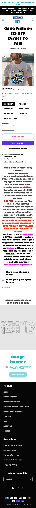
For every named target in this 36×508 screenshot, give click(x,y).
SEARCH (6, 431)
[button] (2, 19)
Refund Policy (9, 450)
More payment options (18, 148)
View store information (15, 162)
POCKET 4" (23, 104)
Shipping (5, 89)
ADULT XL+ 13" (10, 119)
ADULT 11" (22, 114)
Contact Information (12, 445)
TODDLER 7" (24, 109)
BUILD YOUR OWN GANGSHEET (16, 406)
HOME (5, 392)
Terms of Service (11, 455)
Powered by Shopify (25, 504)
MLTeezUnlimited (14, 504)
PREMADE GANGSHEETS (13, 411)
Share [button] (7, 287)
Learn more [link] (18, 375)
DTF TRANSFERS (10, 397)
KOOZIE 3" (8, 104)
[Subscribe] (29, 479)
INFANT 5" (8, 109)
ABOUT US (7, 426)
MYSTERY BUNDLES (11, 402)
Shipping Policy (10, 465)
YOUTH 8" (8, 114)
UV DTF (6, 421)
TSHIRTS (7, 416)
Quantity (5, 123)
